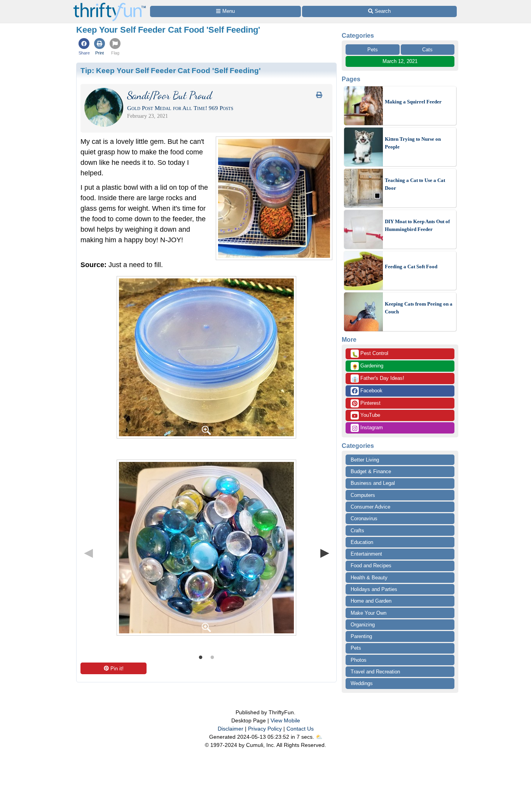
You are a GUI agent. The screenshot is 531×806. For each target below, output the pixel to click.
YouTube (369, 415)
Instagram (371, 427)
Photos (359, 660)
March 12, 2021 (400, 61)
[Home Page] (109, 4)
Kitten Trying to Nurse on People (413, 143)
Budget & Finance (371, 471)
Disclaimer (230, 729)
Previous (88, 552)
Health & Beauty (369, 577)
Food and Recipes (371, 565)
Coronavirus (364, 518)
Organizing (363, 625)
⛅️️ (319, 737)
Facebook (371, 390)
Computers (363, 495)
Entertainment (366, 554)
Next (324, 552)
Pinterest (370, 403)
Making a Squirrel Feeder (413, 102)
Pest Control (370, 353)
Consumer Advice (370, 507)
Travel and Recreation (375, 672)
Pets (372, 49)
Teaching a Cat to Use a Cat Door (415, 184)
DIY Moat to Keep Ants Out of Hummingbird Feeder (417, 225)
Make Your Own (368, 613)
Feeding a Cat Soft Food (411, 266)
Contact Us (300, 729)
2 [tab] (212, 657)
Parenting (361, 636)
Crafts (357, 530)
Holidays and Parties (374, 589)
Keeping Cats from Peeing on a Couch (418, 308)
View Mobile (285, 720)
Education (362, 542)
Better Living (365, 460)
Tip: (170, 70)
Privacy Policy (265, 729)
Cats (427, 49)
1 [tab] (200, 657)
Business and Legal (373, 483)
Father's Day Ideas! (378, 378)
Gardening (367, 366)
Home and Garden (371, 601)
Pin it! (117, 668)
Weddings (362, 683)
